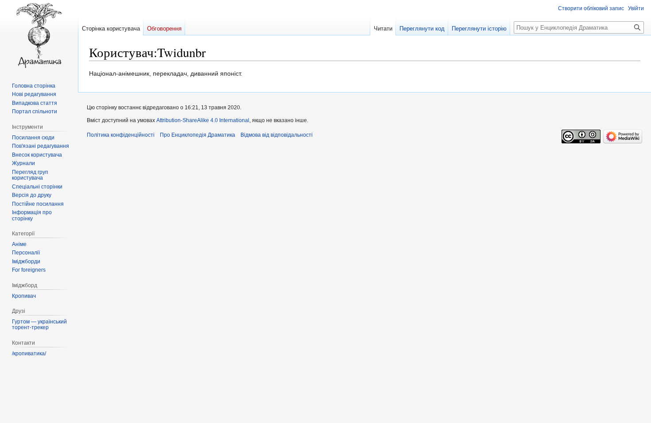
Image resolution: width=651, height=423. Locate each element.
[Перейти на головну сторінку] (39, 35)
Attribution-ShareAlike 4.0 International (202, 120)
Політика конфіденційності (121, 135)
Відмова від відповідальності (276, 135)
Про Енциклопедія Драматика (197, 135)
